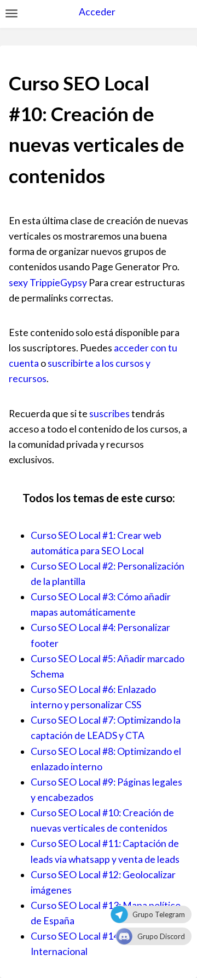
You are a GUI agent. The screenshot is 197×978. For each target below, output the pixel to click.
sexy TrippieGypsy (48, 282)
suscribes (109, 413)
